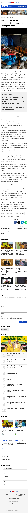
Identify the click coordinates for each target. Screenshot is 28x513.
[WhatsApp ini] (25, 222)
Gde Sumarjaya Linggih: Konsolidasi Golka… (7, 430)
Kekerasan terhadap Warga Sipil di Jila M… (16, 397)
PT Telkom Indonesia (8, 479)
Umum (3, 427)
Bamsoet (5, 473)
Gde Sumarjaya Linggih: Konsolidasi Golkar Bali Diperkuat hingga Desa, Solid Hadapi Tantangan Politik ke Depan (7, 253)
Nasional (17, 440)
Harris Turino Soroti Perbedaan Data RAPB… (15, 409)
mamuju (22, 213)
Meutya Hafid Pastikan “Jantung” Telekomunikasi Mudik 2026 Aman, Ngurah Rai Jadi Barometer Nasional (13, 107)
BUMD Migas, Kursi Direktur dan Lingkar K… (15, 391)
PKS (4, 484)
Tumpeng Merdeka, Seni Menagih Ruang (20, 442)
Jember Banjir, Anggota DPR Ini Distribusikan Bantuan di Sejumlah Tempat (6, 230)
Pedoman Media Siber (13, 498)
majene (16, 213)
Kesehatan (4, 455)
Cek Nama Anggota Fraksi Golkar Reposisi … (15, 354)
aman (2, 213)
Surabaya (5, 476)
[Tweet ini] (18, 222)
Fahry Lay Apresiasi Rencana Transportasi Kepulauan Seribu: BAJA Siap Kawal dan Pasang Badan (21, 288)
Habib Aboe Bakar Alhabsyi (9, 471)
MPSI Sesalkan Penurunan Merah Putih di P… (16, 378)
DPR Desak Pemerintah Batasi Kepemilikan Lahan (21, 228)
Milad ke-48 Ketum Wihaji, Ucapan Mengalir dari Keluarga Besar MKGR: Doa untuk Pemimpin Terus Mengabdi (7, 270)
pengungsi (3, 216)
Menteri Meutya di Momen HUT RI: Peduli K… (16, 403)
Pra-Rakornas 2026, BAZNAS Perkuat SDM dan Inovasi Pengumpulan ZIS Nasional (6, 288)
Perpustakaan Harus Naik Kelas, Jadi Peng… (20, 430)
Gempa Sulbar (9, 213)
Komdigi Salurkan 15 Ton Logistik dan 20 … (7, 445)
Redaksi (7, 494)
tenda (17, 216)
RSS (15, 504)
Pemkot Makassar (7, 468)
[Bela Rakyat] (14, 2)
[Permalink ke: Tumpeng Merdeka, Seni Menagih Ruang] (20, 436)
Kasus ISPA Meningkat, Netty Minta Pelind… (7, 458)
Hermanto (5, 481)
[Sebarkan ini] (15, 222)
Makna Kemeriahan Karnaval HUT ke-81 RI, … (16, 360)
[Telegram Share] (22, 222)
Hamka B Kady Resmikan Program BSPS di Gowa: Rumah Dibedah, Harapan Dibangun (21, 252)
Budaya (16, 427)
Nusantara (4, 440)
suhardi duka (11, 216)
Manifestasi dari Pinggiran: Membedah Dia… (14, 384)
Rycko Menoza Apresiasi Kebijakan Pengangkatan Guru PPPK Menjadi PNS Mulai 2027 (21, 269)
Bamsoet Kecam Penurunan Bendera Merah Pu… (14, 372)
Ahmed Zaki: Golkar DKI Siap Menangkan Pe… (14, 366)
